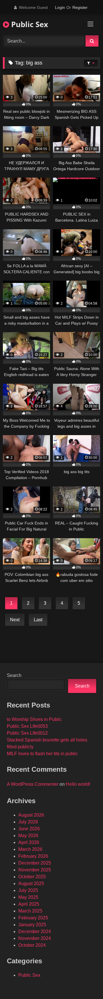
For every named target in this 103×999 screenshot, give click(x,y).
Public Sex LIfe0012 (27, 733)
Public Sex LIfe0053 (27, 726)
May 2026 (28, 835)
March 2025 (30, 910)
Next (14, 619)
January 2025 (32, 924)
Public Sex (28, 24)
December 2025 (34, 863)
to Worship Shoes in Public (34, 719)
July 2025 (28, 890)
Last (38, 619)
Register (80, 7)
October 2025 (32, 876)
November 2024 (34, 938)
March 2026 (30, 849)
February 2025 (33, 917)
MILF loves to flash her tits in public (42, 753)
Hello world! (78, 784)
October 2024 (32, 945)
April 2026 (28, 842)
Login (60, 7)
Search (14, 675)
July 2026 (28, 821)
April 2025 (28, 904)
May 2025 (28, 897)
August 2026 (31, 815)
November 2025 (34, 869)
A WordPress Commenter (32, 784)
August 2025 (31, 883)
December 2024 (34, 931)
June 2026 (29, 828)
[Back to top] (85, 982)
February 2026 (33, 856)
